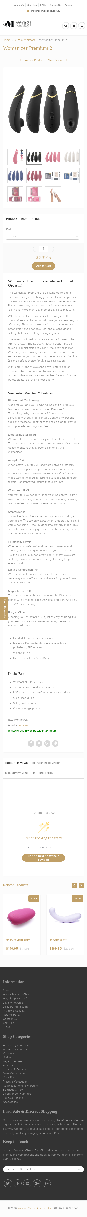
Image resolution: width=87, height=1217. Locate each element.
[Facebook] (18, 1183)
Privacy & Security (14, 1010)
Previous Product (33, 60)
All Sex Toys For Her (15, 1045)
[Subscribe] (78, 1169)
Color (10, 229)
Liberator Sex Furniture (17, 1093)
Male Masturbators (14, 1073)
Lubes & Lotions (13, 1098)
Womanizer (25, 725)
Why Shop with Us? (15, 998)
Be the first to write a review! (43, 858)
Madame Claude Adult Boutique (35, 1208)
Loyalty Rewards (13, 1002)
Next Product (56, 60)
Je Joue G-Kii (58, 940)
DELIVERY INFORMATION (46, 763)
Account (69, 5)
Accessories (10, 1102)
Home (7, 40)
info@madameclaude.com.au (45, 10)
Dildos (7, 1057)
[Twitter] (8, 1183)
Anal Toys (9, 1065)
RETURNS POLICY (43, 773)
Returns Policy (11, 1014)
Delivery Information (15, 1006)
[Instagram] (47, 1183)
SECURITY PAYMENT (16, 773)
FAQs (43, 5)
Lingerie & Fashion (14, 1069)
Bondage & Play (13, 1089)
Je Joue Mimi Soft (18, 940)
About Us (19, 5)
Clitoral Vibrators (25, 40)
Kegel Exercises (12, 1061)
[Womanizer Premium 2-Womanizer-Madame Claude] (43, 108)
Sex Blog (32, 5)
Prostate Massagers (15, 1081)
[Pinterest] (27, 1183)
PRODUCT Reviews (16, 763)
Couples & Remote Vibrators (20, 1085)
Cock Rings (10, 1077)
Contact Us (55, 5)
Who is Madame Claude (17, 994)
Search (7, 990)
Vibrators (8, 1053)
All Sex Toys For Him (15, 1049)
